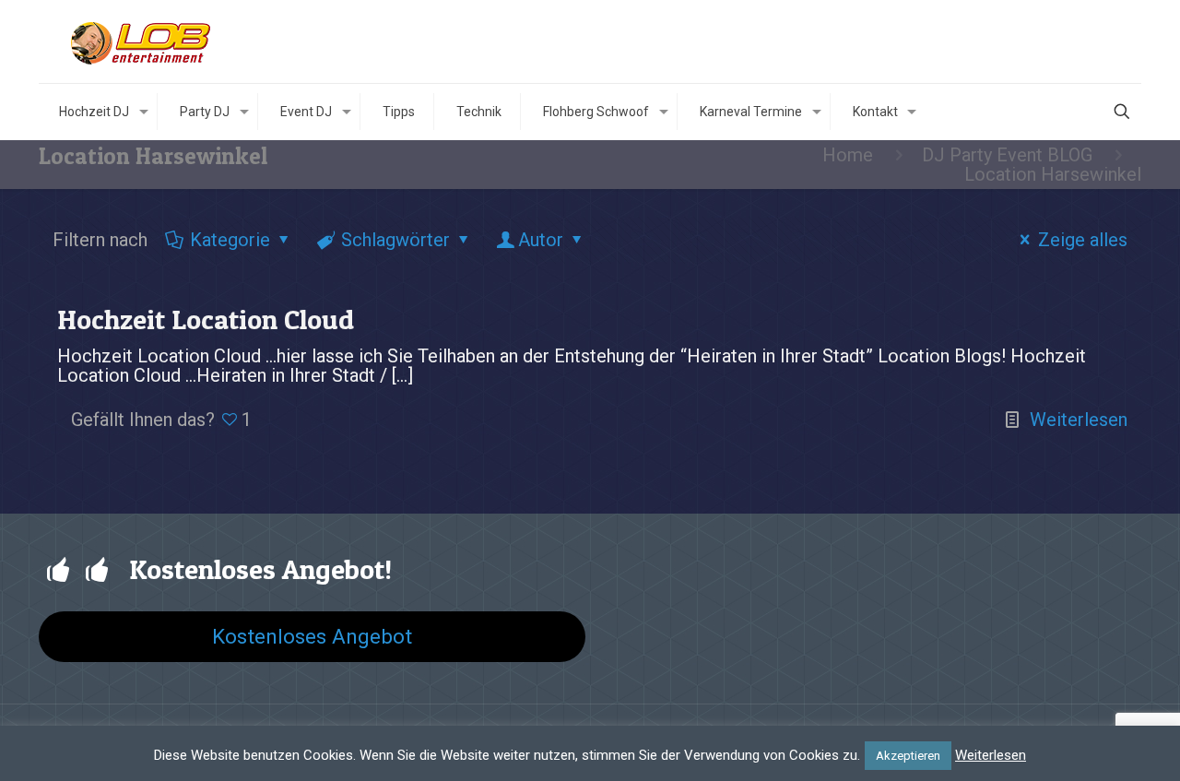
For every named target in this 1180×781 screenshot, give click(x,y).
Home (847, 155)
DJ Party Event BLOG (1007, 155)
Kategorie (230, 240)
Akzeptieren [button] (908, 756)
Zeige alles (1082, 240)
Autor (540, 240)
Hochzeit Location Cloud (205, 319)
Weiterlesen (1078, 419)
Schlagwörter (395, 240)
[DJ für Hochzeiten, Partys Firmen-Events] (142, 41)
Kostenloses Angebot (312, 636)
